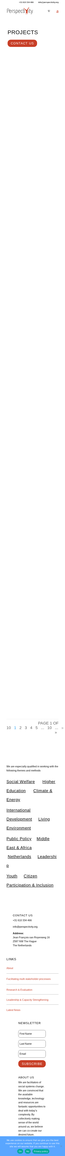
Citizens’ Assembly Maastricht (28, 514)
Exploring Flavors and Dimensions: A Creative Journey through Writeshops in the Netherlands (32, 618)
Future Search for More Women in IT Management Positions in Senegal (31, 269)
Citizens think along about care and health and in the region (32, 200)
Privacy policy (41, 1151)
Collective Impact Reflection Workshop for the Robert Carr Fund (32, 480)
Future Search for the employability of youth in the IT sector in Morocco (32, 346)
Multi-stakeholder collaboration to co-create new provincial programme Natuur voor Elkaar (31, 423)
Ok (20, 1151)
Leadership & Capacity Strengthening (27, 1000)
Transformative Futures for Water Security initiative (30, 666)
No (27, 1151)
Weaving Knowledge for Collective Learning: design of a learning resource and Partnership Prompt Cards (31, 114)
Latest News (13, 1010)
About (9, 968)
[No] (61, 1146)
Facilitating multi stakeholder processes (28, 979)
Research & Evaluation (19, 989)
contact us (22, 43)
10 (49, 727)
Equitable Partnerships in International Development (26, 553)
